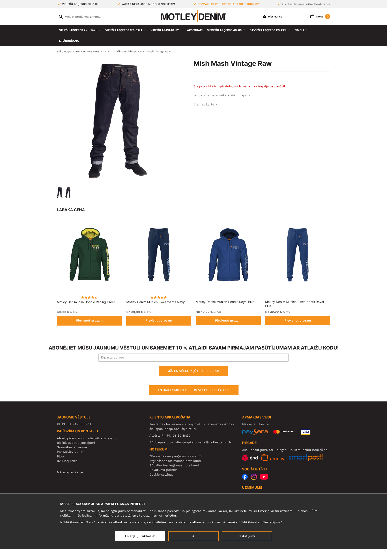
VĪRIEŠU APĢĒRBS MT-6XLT (123, 30)
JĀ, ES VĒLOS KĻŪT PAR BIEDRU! (193, 371)
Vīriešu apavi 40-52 (164, 30)
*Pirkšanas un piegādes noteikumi (175, 456)
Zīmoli (299, 30)
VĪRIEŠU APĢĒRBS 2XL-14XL (78, 30)
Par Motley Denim (70, 451)
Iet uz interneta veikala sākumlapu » (222, 95)
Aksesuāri (194, 30)
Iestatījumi (247, 536)
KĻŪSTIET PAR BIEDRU (74, 424)
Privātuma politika (163, 470)
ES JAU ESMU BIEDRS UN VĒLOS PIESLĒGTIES (193, 390)
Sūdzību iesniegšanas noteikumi (174, 465)
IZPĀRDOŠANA (69, 41)
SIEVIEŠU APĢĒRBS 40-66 (224, 30)
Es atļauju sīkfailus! (140, 536)
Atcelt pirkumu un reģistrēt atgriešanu (87, 438)
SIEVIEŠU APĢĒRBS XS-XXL (268, 30)
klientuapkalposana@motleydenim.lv (306, 4)
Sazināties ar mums (72, 447)
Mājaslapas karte (70, 472)
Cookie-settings (161, 474)
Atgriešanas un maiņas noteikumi (175, 461)
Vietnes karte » (205, 104)
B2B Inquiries (67, 461)
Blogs (61, 456)
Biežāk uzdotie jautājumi (76, 442)
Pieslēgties (274, 16)
